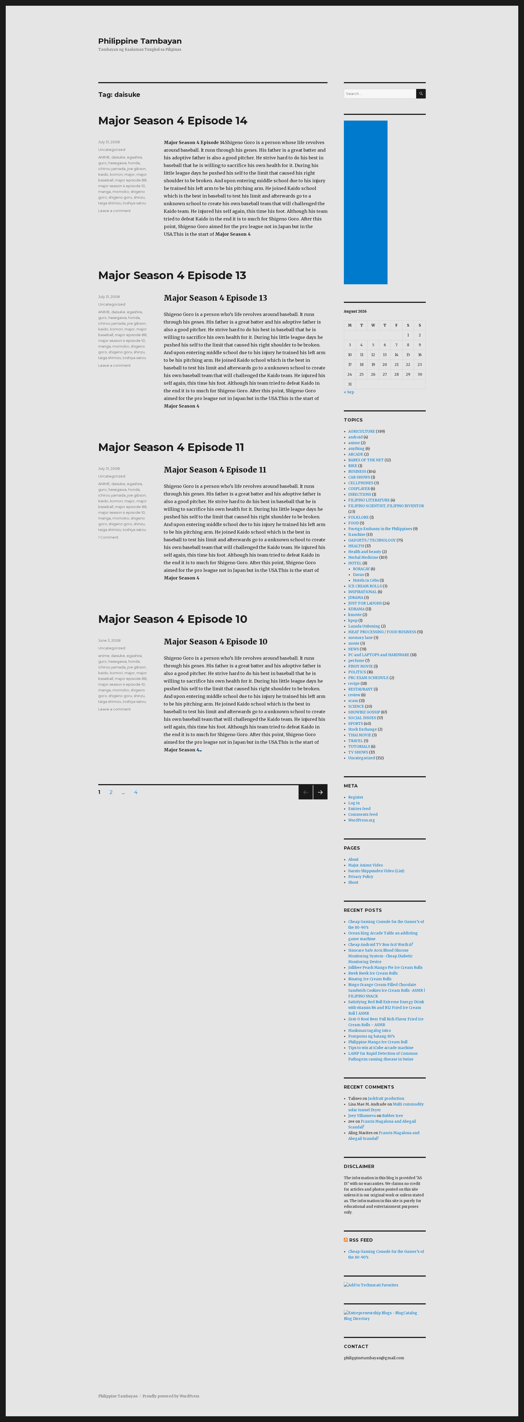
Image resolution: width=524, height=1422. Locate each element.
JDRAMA (355, 597)
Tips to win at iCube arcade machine (380, 1047)
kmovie (355, 615)
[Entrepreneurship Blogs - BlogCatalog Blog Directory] (385, 1316)
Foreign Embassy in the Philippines (380, 529)
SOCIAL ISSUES (362, 718)
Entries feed (359, 808)
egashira (134, 157)
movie (353, 643)
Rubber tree (392, 1115)
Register (356, 797)
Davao (358, 574)
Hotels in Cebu (366, 580)
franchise (356, 534)
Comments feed (363, 814)
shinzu (139, 197)
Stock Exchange (362, 729)
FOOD (353, 523)
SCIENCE (356, 706)
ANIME (104, 157)
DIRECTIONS (359, 494)
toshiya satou (134, 203)
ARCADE (355, 454)
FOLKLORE (358, 517)
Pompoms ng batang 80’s (371, 1036)
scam (353, 700)
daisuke (118, 157)
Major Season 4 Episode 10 (173, 619)
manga (104, 191)
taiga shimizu (109, 203)
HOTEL (355, 563)
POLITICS (357, 672)
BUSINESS (357, 471)
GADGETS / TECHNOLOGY (372, 540)
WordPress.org (361, 820)
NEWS (353, 649)
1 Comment (108, 537)
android (355, 437)
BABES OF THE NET (366, 460)
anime (103, 655)
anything (356, 448)
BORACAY (361, 569)
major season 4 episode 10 (121, 186)
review (354, 695)
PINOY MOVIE (360, 666)
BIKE (352, 466)
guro (102, 163)
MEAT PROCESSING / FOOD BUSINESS (382, 632)
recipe (354, 683)
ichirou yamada (112, 168)
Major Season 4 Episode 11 (171, 447)
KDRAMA (356, 609)
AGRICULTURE (361, 431)
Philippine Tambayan (140, 41)
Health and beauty (364, 551)
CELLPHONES (360, 483)
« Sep (349, 392)
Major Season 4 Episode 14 (173, 120)
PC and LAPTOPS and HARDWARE (378, 655)
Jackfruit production (386, 1098)
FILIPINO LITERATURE (369, 500)
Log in (354, 803)
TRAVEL (355, 741)
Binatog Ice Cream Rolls (369, 979)
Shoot (353, 882)
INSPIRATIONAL (362, 592)
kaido (103, 174)
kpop (353, 620)
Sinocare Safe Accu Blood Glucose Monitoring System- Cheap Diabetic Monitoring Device (380, 956)
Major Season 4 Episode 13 (172, 275)
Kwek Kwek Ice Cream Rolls (373, 973)
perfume (356, 660)
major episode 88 (131, 180)
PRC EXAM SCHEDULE (368, 678)
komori (116, 174)
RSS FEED (361, 1240)
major (129, 174)
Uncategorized (111, 149)
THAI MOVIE (359, 735)
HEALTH (356, 546)
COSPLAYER (359, 488)
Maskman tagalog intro (369, 1030)
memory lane (360, 637)
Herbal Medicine (363, 557)
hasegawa (117, 163)
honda (134, 163)
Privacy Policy (360, 876)
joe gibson (136, 168)
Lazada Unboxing (364, 626)
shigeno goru (120, 197)
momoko (120, 191)
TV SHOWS (358, 752)
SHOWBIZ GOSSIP (364, 712)
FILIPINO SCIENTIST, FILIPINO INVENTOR (386, 506)
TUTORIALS (359, 746)
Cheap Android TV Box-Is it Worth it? (380, 944)
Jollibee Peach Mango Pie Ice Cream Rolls (385, 967)
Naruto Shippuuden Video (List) (376, 871)
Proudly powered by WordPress (170, 1396)
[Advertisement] (366, 203)
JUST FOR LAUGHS (365, 603)
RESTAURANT (360, 689)
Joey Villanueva (362, 1115)
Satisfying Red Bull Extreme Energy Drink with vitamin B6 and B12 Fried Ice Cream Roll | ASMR (386, 1008)
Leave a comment (114, 210)
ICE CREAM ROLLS (365, 586)
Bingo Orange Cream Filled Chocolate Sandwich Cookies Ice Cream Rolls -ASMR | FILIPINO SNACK (386, 990)
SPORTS (355, 723)
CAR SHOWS (359, 477)
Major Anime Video (365, 865)
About (353, 859)
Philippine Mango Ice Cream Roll (377, 1042)
